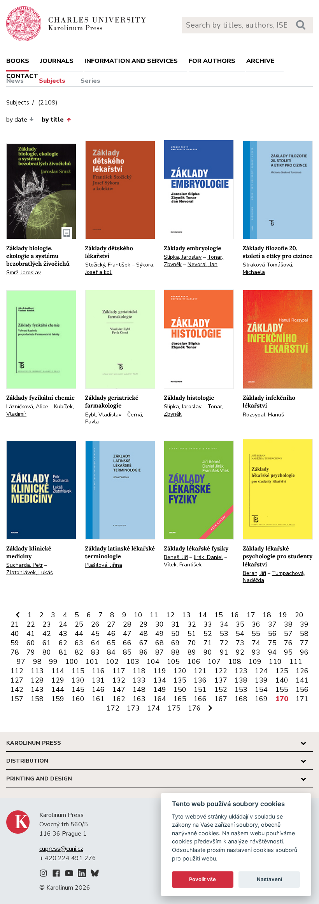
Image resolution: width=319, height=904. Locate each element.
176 (194, 708)
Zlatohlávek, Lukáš (29, 572)
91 (224, 652)
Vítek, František (183, 564)
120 (180, 671)
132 (118, 680)
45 (95, 633)
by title (53, 119)
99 (53, 661)
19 (283, 615)
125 (281, 671)
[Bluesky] (95, 874)
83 (95, 652)
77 (304, 643)
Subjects (52, 81)
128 (37, 680)
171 (302, 699)
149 (159, 689)
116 (98, 671)
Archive (260, 61)
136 (200, 680)
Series (90, 81)
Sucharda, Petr (24, 565)
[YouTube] (69, 874)
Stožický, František (107, 264)
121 (200, 671)
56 (272, 633)
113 (37, 671)
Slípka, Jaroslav (183, 257)
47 (127, 633)
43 (63, 633)
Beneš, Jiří (176, 557)
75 (272, 643)
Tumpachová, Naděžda (274, 577)
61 (46, 643)
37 (272, 624)
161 (98, 699)
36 (256, 624)
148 (139, 689)
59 (15, 643)
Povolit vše (202, 879)
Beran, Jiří (254, 573)
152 (220, 689)
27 (111, 624)
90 (207, 652)
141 (302, 680)
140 (281, 680)
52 (207, 633)
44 (79, 633)
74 (256, 643)
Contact (22, 76)
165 (180, 699)
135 (180, 680)
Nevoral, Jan (202, 264)
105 (173, 661)
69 (175, 643)
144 (57, 689)
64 (95, 643)
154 (261, 689)
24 (63, 624)
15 (218, 615)
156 (302, 689)
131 (98, 680)
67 (143, 643)
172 (113, 708)
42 (46, 633)
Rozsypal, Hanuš (263, 414)
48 (143, 633)
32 (192, 624)
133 (139, 680)
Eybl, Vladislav (103, 414)
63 (79, 643)
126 (302, 671)
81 (63, 652)
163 (139, 699)
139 (261, 680)
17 (251, 615)
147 (118, 689)
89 (192, 652)
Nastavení (269, 879)
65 (111, 643)
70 (192, 643)
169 (261, 699)
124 (261, 671)
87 (159, 652)
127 (17, 680)
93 (256, 652)
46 (111, 633)
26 (95, 624)
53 (224, 633)
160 (78, 699)
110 (275, 661)
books (17, 61)
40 (15, 633)
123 (241, 671)
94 (272, 652)
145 (78, 689)
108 (234, 661)
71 (207, 643)
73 (240, 643)
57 (288, 633)
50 (175, 633)
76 (288, 643)
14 (202, 615)
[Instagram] (43, 874)
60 (30, 643)
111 (295, 661)
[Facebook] (56, 874)
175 (174, 708)
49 (159, 633)
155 (281, 689)
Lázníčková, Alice (27, 406)
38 (288, 624)
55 (256, 633)
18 (267, 615)
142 (17, 689)
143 (37, 689)
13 (186, 615)
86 (143, 652)
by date (16, 119)
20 (299, 615)
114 (57, 671)
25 (79, 624)
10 (138, 615)
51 (192, 633)
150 (180, 689)
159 (57, 699)
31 (175, 624)
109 (255, 661)
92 (240, 652)
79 (30, 652)
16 (234, 615)
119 (159, 671)
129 (57, 680)
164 (159, 699)
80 (46, 652)
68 (159, 643)
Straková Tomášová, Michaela (268, 268)
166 (200, 699)
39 (304, 624)
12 (170, 615)
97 (21, 661)
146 (98, 689)
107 (214, 661)
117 (118, 671)
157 (17, 699)
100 (71, 661)
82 (79, 652)
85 (127, 652)
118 (139, 671)
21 (15, 624)
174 (153, 708)
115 (78, 671)
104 (153, 661)
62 (63, 643)
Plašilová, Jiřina (103, 565)
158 (37, 699)
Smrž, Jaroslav (23, 272)
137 (220, 680)
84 (111, 652)
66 (127, 643)
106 (194, 661)
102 (112, 661)
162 (118, 699)
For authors (212, 61)
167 (220, 699)
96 (304, 652)
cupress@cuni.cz (61, 849)
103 (132, 661)
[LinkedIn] (82, 874)
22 (30, 624)
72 (224, 643)
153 (241, 689)
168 (241, 699)
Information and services (131, 61)
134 (159, 680)
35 (240, 624)
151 (200, 689)
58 (304, 633)
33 (207, 624)
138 (241, 680)
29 (143, 624)
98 (37, 661)
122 (220, 671)
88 (175, 652)
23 (46, 624)
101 (92, 661)
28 (127, 624)
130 (78, 680)
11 (154, 615)
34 (224, 624)
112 (17, 671)
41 (30, 633)
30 (159, 624)
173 (133, 708)
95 (288, 652)
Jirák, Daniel (208, 557)
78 (15, 652)
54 (240, 633)
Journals (57, 61)
